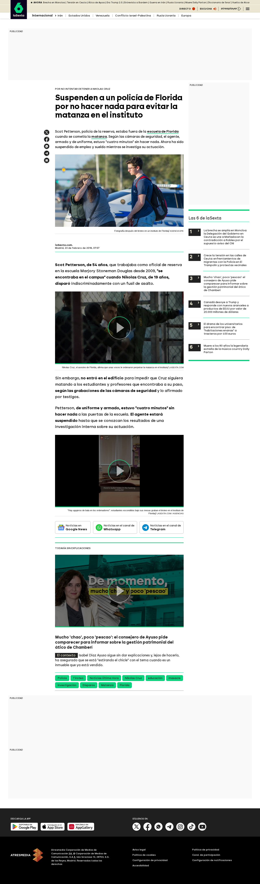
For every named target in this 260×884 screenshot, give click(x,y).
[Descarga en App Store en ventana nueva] (52, 830)
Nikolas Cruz (133, 678)
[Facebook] (147, 830)
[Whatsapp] (158, 830)
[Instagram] (180, 830)
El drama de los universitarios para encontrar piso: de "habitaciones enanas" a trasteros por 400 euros (223, 328)
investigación (66, 685)
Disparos (88, 685)
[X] (46, 134)
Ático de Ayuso (96, 2)
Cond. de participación (206, 854)
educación (155, 678)
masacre (175, 678)
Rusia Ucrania (175, 2)
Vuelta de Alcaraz (242, 2)
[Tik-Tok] (191, 830)
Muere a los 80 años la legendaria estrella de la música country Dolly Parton (226, 349)
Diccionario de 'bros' (219, 2)
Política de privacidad (205, 849)
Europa (186, 15)
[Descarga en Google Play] (24, 830)
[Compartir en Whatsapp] (46, 148)
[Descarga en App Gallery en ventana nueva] (80, 830)
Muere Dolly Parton (195, 2)
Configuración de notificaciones (212, 860)
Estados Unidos (79, 15)
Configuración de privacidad (150, 860)
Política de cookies (144, 854)
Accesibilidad (140, 865)
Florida (124, 685)
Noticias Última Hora (104, 678)
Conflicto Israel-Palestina (133, 15)
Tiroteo (78, 678)
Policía (62, 678)
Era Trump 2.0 (114, 2)
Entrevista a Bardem (136, 2)
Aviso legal (139, 849)
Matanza (107, 685)
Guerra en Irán (158, 2)
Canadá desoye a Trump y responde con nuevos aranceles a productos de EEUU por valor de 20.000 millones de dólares (226, 306)
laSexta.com (63, 245)
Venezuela (102, 15)
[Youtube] (202, 830)
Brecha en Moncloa (54, 2)
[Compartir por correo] (46, 162)
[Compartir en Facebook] (46, 141)
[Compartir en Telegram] (46, 155)
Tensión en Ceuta (77, 2)
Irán (60, 15)
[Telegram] (169, 830)
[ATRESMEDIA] (28, 857)
